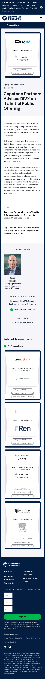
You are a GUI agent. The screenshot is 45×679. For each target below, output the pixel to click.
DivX (5, 141)
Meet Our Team (30, 578)
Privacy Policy (8, 638)
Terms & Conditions (33, 638)
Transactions (12, 25)
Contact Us (9, 583)
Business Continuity (10, 642)
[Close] (41, 7)
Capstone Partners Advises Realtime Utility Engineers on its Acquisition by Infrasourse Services (22, 230)
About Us (8, 571)
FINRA (33, 663)
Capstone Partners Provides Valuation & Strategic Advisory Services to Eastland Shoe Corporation (22, 215)
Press (25, 581)
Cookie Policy (19, 638)
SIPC (39, 663)
